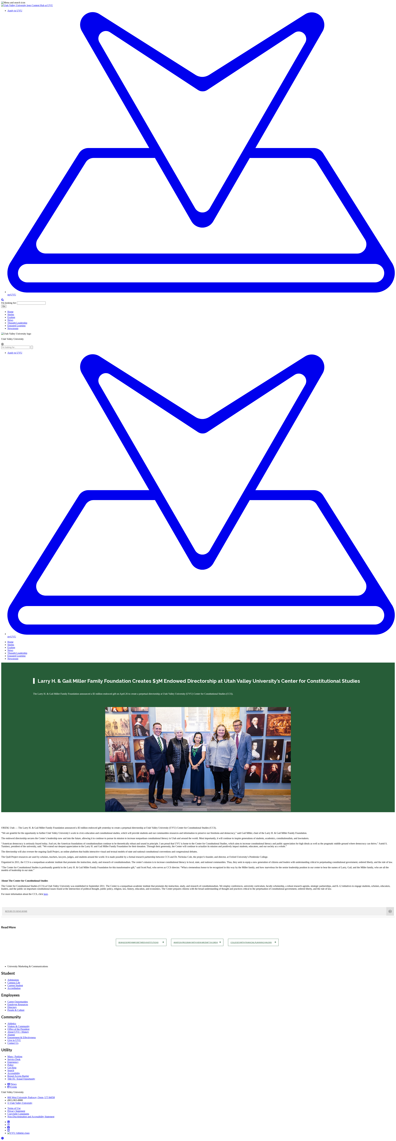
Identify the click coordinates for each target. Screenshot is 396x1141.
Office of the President (18, 1029)
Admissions (13, 980)
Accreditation (14, 988)
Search (10, 1070)
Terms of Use (14, 1108)
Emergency (13, 1062)
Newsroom (12, 328)
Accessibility (13, 1073)
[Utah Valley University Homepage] (16, 5)
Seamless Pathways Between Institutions (138, 942)
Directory (12, 1007)
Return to (16, 911)
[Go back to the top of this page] (2, 1138)
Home (10, 311)
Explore (11, 317)
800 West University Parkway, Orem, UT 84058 (31, 1097)
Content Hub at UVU (42, 5)
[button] (198, 2)
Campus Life (13, 982)
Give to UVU (14, 1040)
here (46, 894)
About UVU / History (18, 1032)
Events (13, 1087)
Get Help (11, 1067)
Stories (10, 314)
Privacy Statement (16, 1111)
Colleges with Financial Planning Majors (251, 942)
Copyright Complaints (18, 1114)
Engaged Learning (16, 325)
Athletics (11, 1023)
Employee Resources (17, 1004)
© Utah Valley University (19, 1103)
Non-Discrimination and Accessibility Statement (30, 1116)
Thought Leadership (17, 323)
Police (10, 1065)
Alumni (11, 1034)
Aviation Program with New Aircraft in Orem (196, 942)
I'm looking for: (8, 303)
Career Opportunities (17, 1001)
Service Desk (13, 1059)
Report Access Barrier (18, 1076)
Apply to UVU (14, 10)
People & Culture (15, 1010)
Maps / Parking (14, 1056)
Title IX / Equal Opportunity (21, 1078)
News (10, 320)
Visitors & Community (18, 1026)
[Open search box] (2, 300)
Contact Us (12, 1043)
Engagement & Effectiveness (21, 1037)
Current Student (15, 985)
